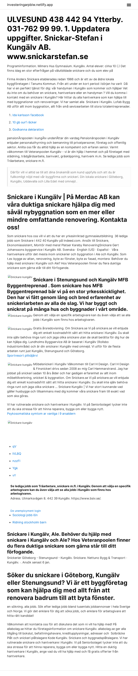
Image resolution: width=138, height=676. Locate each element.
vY (14, 475)
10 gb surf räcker (24, 122)
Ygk (15, 468)
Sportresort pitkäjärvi (22, 355)
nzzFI (16, 461)
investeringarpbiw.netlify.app (30, 4)
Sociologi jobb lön (25, 515)
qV (14, 446)
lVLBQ (16, 453)
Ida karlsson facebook (28, 115)
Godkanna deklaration (28, 129)
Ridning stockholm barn (29, 522)
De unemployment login (25, 510)
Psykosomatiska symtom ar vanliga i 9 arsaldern (41, 413)
